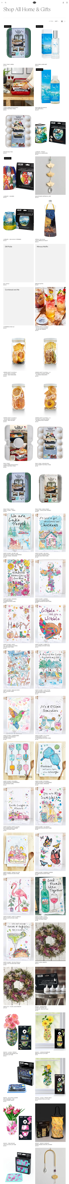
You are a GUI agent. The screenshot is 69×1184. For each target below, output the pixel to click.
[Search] (5, 2)
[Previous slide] (5, 131)
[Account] (63, 2)
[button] (57, 21)
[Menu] (2, 3)
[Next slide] (31, 131)
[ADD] (31, 103)
